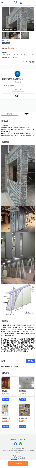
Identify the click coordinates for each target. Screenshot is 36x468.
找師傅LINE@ (20, 443)
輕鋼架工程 (22, 391)
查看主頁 (18, 89)
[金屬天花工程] (9, 410)
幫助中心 (13, 439)
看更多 (17, 96)
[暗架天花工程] (26, 410)
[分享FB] (27, 62)
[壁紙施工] (9, 383)
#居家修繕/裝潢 (12, 85)
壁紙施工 (5, 391)
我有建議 (22, 439)
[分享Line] (30, 62)
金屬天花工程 (6, 418)
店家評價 (27, 114)
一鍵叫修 (19, 463)
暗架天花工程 (23, 418)
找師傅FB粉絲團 (15, 443)
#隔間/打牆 (5, 40)
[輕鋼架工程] (26, 383)
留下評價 (30, 361)
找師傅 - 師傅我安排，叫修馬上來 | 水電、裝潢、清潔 (18, 2)
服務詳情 (9, 114)
